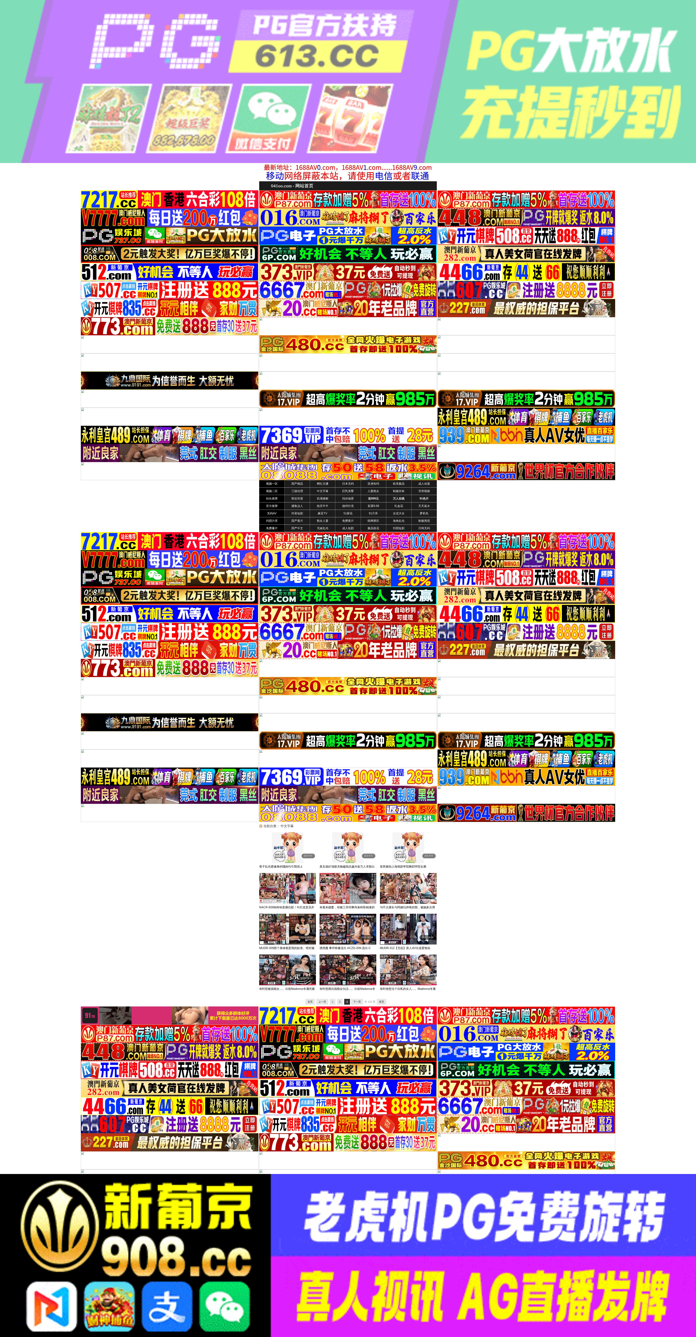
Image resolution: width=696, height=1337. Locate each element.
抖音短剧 (297, 513)
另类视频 (424, 491)
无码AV (272, 513)
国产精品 (297, 483)
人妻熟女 (373, 491)
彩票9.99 (373, 505)
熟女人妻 (322, 520)
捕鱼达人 (297, 505)
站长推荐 (272, 498)
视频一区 (272, 483)
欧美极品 (399, 483)
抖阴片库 (272, 520)
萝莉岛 (424, 513)
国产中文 (297, 528)
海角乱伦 (399, 520)
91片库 (373, 513)
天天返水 (424, 505)
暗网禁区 (373, 520)
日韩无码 (424, 528)
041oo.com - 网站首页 (292, 185)
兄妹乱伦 (322, 528)
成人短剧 (348, 528)
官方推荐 (272, 505)
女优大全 (399, 513)
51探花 (348, 513)
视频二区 (272, 491)
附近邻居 (297, 498)
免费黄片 (348, 520)
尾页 (381, 1001)
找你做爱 (348, 498)
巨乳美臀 (348, 491)
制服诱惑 (424, 520)
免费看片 (272, 528)
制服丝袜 (399, 491)
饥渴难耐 (322, 498)
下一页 (357, 1001)
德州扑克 (348, 505)
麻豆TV (322, 513)
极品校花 (373, 528)
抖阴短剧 (399, 528)
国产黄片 (297, 520)
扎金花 (398, 505)
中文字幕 (322, 491)
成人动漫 (424, 483)
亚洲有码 (373, 483)
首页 (310, 1001)
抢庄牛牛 (322, 505)
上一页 (322, 1001)
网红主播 (322, 483)
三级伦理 (297, 491)
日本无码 (348, 483)
